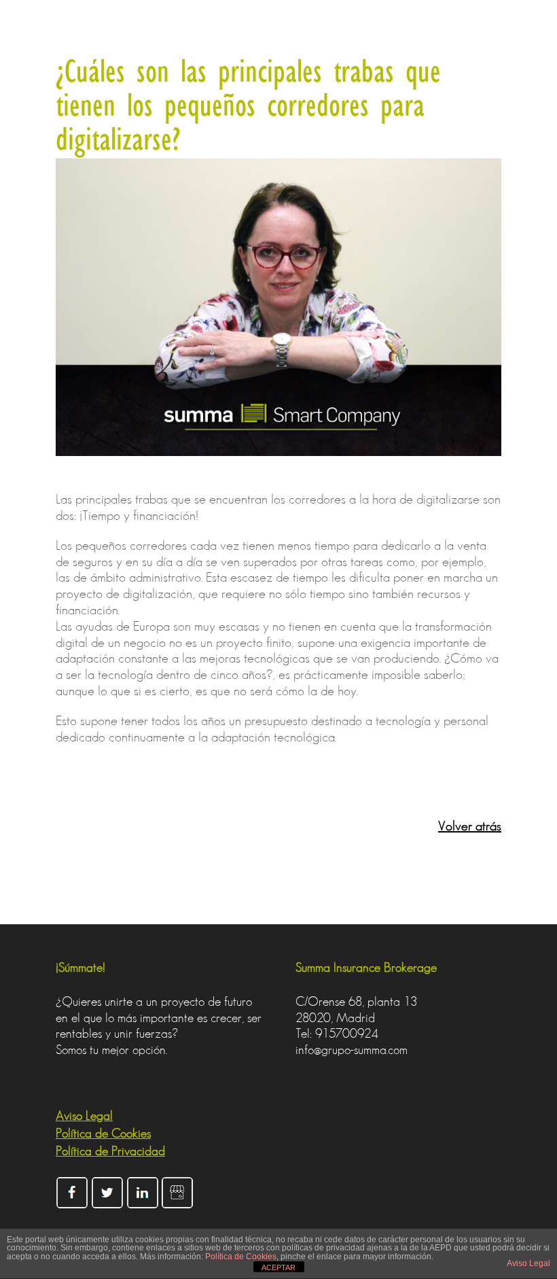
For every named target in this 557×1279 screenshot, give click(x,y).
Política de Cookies (240, 1256)
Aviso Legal (528, 1263)
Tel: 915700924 (336, 1033)
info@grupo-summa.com (351, 1050)
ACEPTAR (278, 1267)
